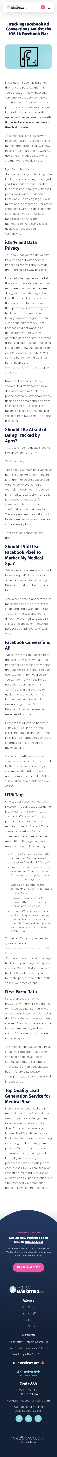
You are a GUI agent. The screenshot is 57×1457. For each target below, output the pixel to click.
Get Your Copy (28, 78)
